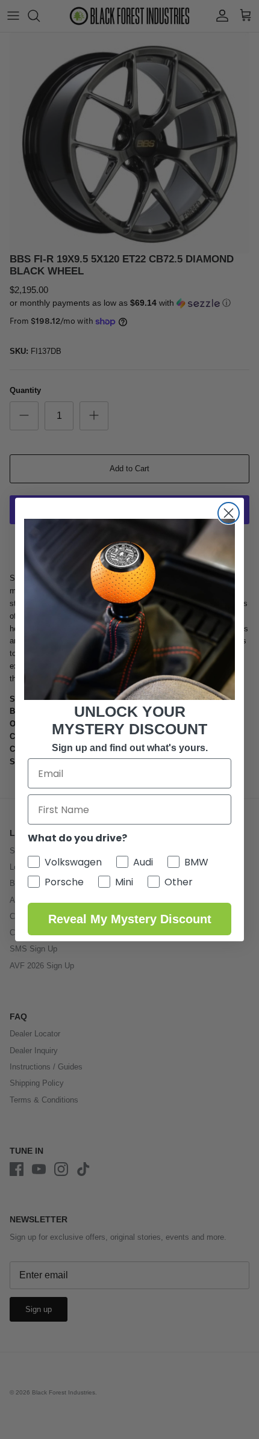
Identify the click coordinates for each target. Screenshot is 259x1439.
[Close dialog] (228, 513)
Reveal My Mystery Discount (129, 919)
